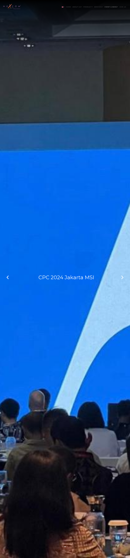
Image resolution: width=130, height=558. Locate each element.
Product (87, 7)
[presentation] (7, 277)
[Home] (12, 7)
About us (77, 7)
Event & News (111, 7)
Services (98, 7)
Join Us (122, 7)
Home (68, 7)
